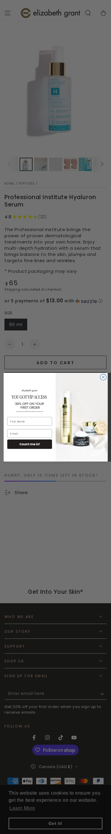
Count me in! (29, 444)
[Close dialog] (103, 377)
